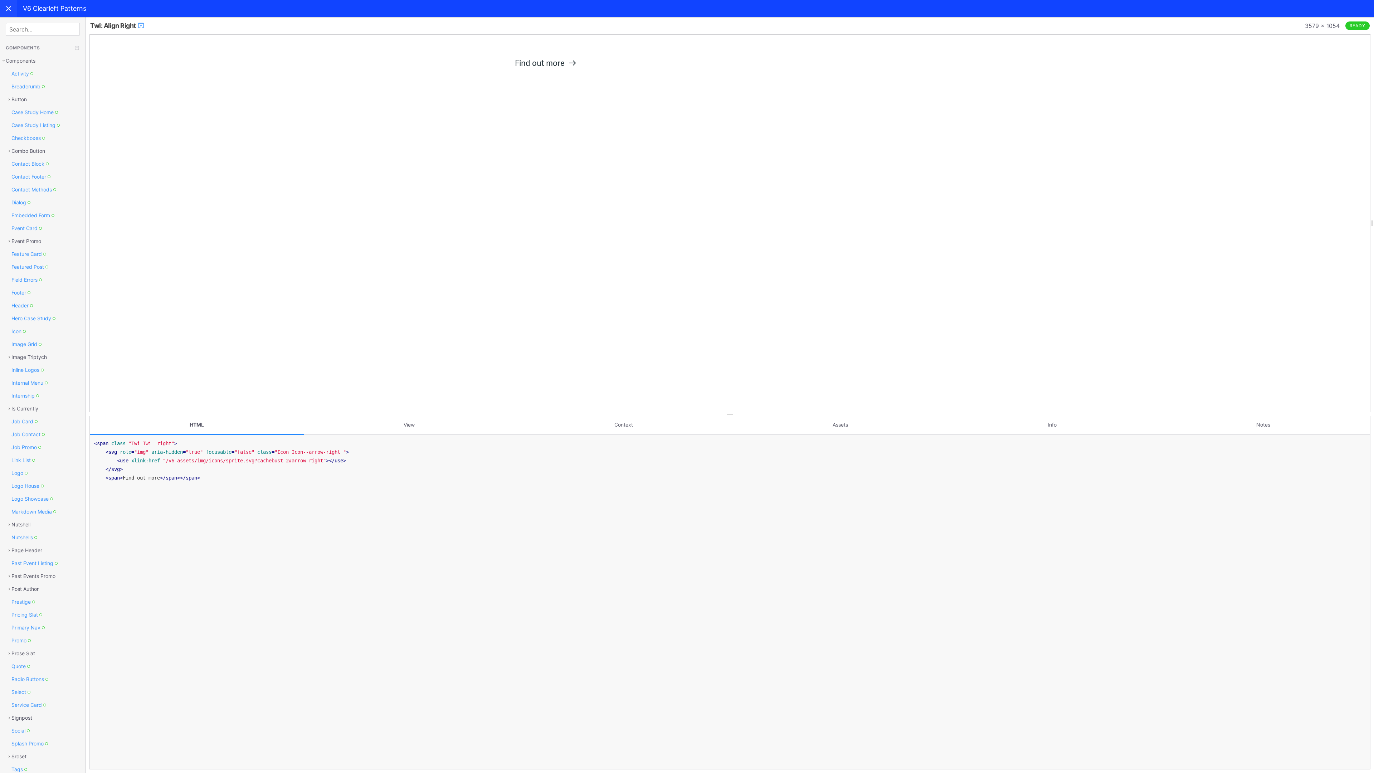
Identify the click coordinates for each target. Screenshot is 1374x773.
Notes (1263, 425)
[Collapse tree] (77, 48)
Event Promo (26, 241)
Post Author (25, 589)
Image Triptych (29, 357)
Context (623, 425)
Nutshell (20, 524)
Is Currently (24, 408)
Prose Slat (23, 653)
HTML (197, 425)
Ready (1358, 25)
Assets (840, 425)
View (409, 425)
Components (20, 61)
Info (1052, 425)
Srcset (18, 756)
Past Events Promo (33, 576)
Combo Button (28, 151)
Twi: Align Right (113, 25)
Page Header (26, 550)
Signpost (21, 718)
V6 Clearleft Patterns (54, 8)
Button (19, 99)
